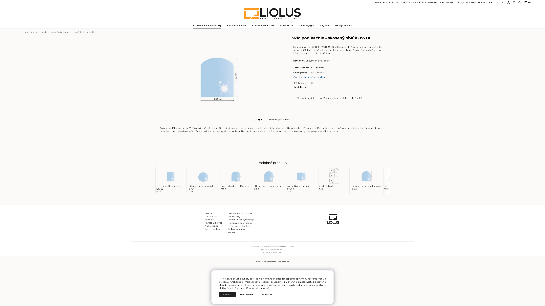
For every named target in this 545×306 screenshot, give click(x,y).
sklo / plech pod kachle (84, 32)
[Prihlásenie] (508, 2)
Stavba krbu (287, 25)
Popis (259, 119)
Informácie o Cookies (239, 226)
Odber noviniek (236, 229)
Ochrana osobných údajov (241, 219)
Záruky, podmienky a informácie (473, 2)
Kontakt (450, 2)
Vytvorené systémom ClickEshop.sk (272, 262)
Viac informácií (263, 288)
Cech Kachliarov (213, 229)
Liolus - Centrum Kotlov (386, 2)
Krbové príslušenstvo (60, 32)
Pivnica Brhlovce (214, 223)
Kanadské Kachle (236, 25)
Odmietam (266, 294)
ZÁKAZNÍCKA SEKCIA (412, 2)
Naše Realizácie (435, 2)
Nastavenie (246, 294)
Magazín (324, 25)
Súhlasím (227, 294)
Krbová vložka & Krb (263, 25)
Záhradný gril (306, 25)
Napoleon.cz (211, 226)
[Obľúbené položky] (514, 2)
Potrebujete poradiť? (280, 119)
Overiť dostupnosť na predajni (309, 77)
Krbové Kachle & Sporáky (207, 25)
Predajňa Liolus (343, 25)
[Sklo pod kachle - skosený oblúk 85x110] (222, 77)
